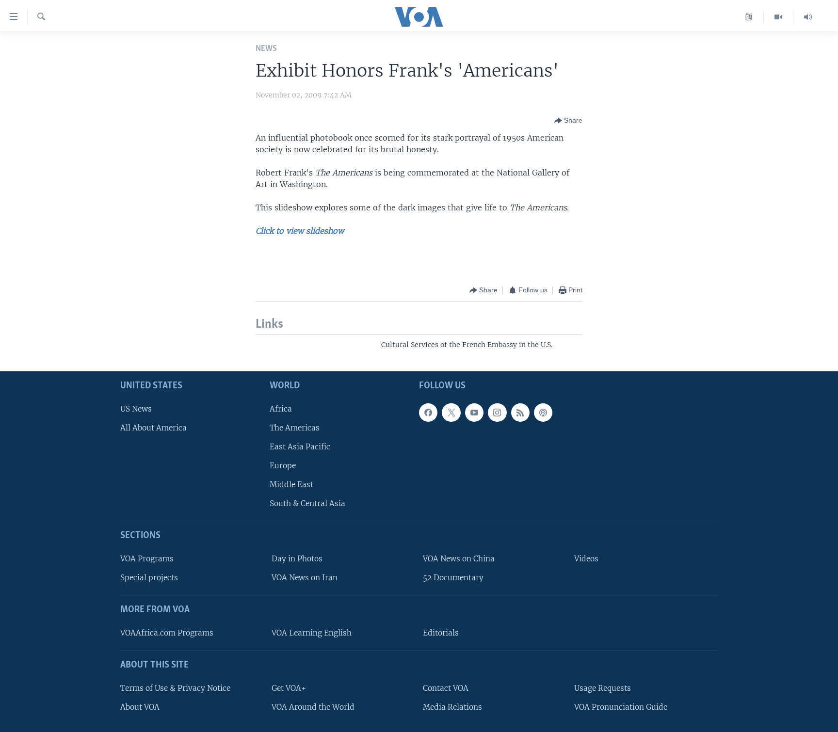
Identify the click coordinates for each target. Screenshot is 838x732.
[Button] (568, 121)
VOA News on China (459, 558)
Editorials (441, 632)
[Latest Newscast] (807, 17)
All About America (153, 427)
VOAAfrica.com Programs (166, 632)
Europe (283, 465)
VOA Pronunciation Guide (620, 706)
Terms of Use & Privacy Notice (175, 687)
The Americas (295, 427)
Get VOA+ (289, 687)
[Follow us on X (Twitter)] (451, 412)
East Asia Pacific (300, 446)
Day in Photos (297, 558)
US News (136, 408)
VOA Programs (147, 558)
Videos (586, 558)
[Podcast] (543, 412)
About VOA (140, 706)
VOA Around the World (313, 706)
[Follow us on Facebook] (428, 412)
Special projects (149, 577)
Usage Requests (602, 687)
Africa (281, 408)
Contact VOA (445, 687)
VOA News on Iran (305, 577)
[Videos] (778, 17)
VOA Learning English (312, 632)
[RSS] (520, 412)
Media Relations (452, 706)
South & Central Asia (307, 503)
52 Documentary (453, 577)
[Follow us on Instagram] (497, 412)
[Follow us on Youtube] (474, 412)
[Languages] (749, 17)
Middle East (291, 484)
